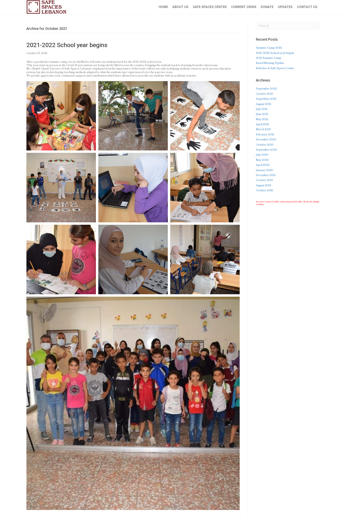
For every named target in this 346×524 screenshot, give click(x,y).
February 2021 (265, 134)
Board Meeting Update (270, 62)
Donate (267, 7)
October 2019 (264, 180)
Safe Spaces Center (210, 7)
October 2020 (265, 144)
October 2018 (264, 190)
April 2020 (263, 164)
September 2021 (266, 98)
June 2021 (262, 114)
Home (163, 7)
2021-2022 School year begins (66, 45)
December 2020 (266, 139)
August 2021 (263, 104)
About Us (180, 7)
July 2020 (262, 154)
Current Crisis (243, 7)
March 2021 (263, 129)
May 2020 (262, 159)
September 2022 (266, 88)
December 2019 (266, 175)
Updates (285, 7)
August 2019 (263, 185)
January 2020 (264, 170)
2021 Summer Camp (268, 57)
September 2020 (266, 149)
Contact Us (307, 7)
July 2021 (262, 109)
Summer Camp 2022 (269, 47)
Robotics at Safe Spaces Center (275, 68)
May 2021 (262, 119)
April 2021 (262, 124)
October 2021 (264, 93)
